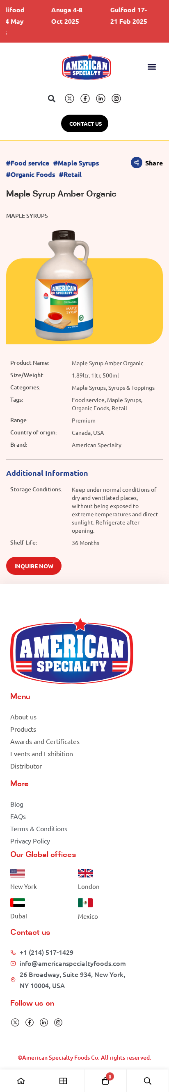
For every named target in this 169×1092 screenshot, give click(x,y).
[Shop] (63, 1080)
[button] (152, 67)
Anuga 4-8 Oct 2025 (62, 15)
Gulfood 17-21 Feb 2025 (124, 15)
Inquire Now (33, 566)
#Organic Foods (30, 174)
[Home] (21, 1080)
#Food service (27, 163)
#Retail (70, 174)
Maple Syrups (27, 215)
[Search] (148, 1080)
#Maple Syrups (76, 163)
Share (154, 162)
